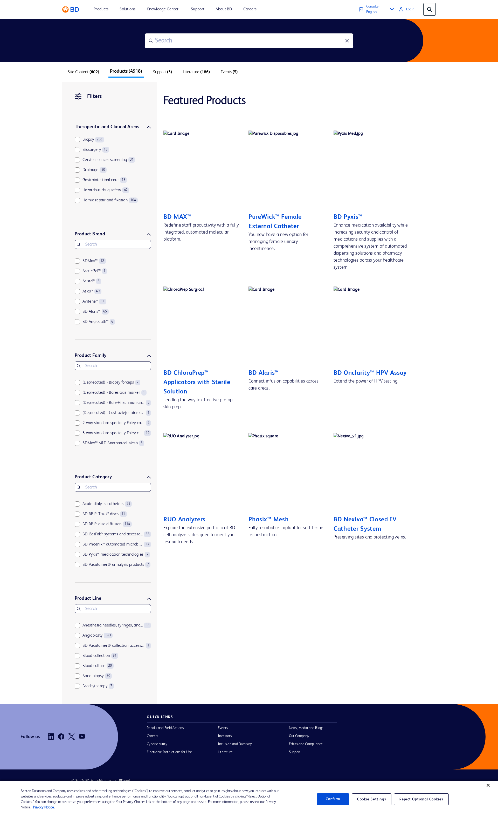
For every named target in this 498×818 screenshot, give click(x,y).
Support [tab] (162, 72)
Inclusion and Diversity (235, 744)
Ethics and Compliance (306, 744)
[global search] (429, 9)
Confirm (333, 799)
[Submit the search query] (151, 40)
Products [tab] (126, 71)
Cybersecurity (157, 744)
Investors (225, 736)
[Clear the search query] (347, 40)
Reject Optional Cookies (421, 799)
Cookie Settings (371, 799)
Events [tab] (229, 72)
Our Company (299, 736)
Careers (152, 736)
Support (295, 752)
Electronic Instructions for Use (169, 752)
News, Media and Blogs (306, 728)
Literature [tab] (196, 72)
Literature (225, 752)
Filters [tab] (94, 96)
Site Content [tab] (83, 72)
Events (223, 728)
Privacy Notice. (44, 807)
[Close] (488, 785)
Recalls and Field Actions (165, 728)
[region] (249, 799)
